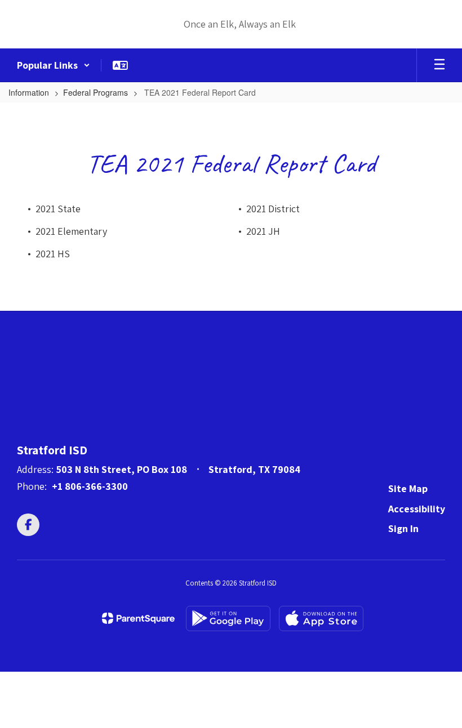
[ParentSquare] (138, 618)
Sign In (403, 528)
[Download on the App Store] (321, 618)
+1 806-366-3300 (90, 486)
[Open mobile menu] (439, 65)
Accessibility (416, 508)
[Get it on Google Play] (228, 618)
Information (28, 92)
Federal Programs (95, 92)
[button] (53, 65)
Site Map (408, 488)
